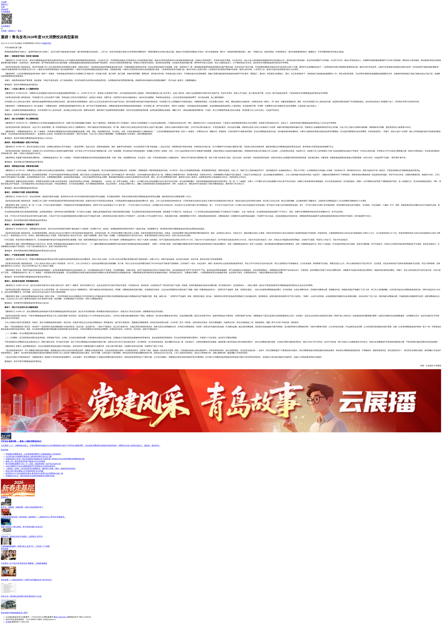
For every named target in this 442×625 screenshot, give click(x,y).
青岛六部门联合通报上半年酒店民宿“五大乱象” (25, 471)
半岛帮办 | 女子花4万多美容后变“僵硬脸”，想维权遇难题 (24, 563)
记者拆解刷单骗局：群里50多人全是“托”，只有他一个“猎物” (25, 546)
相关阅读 (4, 450)
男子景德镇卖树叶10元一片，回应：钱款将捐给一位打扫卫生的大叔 (33, 464)
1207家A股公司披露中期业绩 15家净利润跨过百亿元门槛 (29, 456)
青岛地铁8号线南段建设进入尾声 (14, 613)
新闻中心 (12, 31)
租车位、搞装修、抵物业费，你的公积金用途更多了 (22, 507)
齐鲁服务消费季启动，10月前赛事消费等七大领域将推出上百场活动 (33, 454)
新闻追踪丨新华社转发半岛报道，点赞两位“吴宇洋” (22, 536)
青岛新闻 (4, 549)
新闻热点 (4, 497)
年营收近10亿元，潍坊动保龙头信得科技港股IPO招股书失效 (30, 476)
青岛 (19, 31)
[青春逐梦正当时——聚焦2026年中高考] (18, 496)
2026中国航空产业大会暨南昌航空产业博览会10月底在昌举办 (30, 466)
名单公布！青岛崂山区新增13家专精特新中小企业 (21, 596)
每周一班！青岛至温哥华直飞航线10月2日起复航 (25, 461)
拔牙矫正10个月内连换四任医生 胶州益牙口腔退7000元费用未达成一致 (34, 473)
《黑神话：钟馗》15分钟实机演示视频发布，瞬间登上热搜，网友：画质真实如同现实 (41, 469)
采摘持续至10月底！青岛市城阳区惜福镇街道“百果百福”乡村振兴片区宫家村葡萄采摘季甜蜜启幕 (45, 459)
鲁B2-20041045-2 (60, 617)
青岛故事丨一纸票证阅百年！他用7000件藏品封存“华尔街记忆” (26, 580)
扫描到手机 (46, 43)
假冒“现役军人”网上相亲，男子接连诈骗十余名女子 (22, 527)
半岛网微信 (5, 26)
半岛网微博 (5, 12)
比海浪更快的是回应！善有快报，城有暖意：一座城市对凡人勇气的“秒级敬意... (33, 517)
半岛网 (3, 31)
